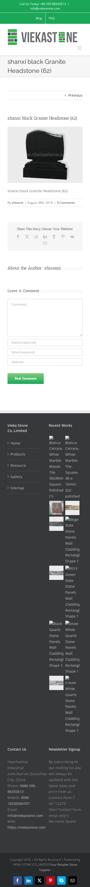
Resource (18, 465)
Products (17, 454)
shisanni (17, 202)
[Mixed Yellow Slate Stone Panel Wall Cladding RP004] (56, 573)
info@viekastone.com (45, 8)
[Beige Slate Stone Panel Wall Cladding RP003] (72, 540)
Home (15, 443)
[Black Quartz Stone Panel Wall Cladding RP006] (56, 644)
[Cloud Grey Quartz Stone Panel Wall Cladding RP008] (56, 683)
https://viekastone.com (27, 827)
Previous (75, 95)
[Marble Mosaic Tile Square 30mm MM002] (56, 467)
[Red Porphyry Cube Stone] (56, 508)
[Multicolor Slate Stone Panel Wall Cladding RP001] (72, 508)
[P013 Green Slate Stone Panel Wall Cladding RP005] (72, 592)
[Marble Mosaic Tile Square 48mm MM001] (72, 467)
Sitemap (17, 488)
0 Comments (66, 202)
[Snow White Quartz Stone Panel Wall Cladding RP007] (72, 647)
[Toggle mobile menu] (79, 48)
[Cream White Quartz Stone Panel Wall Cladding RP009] (72, 704)
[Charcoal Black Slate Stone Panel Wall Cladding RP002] (56, 524)
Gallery (16, 476)
